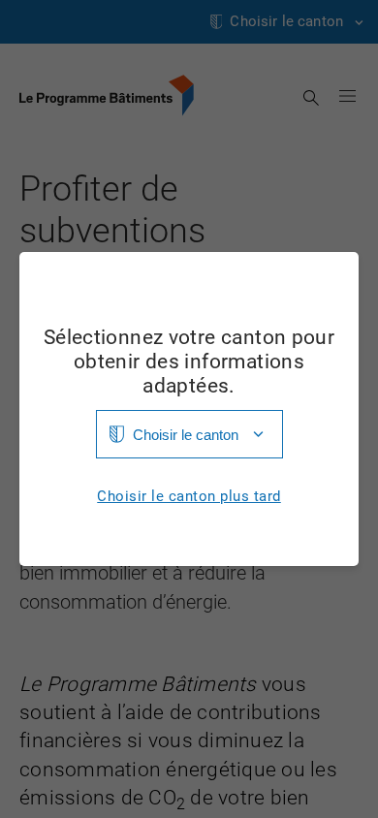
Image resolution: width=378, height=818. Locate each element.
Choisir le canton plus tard (189, 496)
